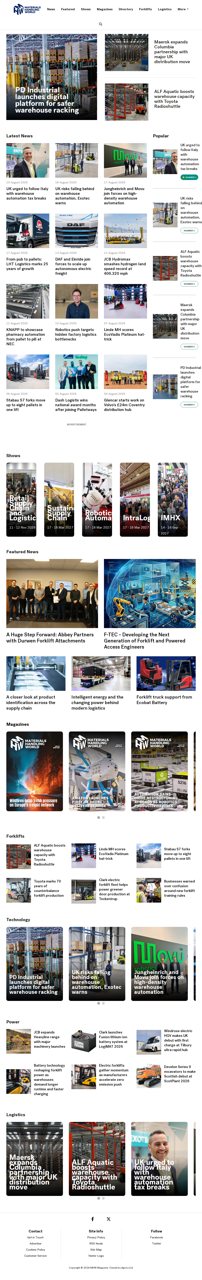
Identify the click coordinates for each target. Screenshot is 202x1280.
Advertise (35, 1243)
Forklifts (145, 9)
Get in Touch (35, 1237)
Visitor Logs (96, 1256)
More (182, 9)
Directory (126, 9)
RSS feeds (96, 1243)
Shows (86, 9)
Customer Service (35, 1256)
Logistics (165, 9)
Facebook (156, 1237)
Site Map (96, 1249)
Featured (68, 9)
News (51, 9)
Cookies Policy (35, 1249)
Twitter (156, 1243)
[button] (98, 817)
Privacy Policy (96, 1237)
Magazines (105, 9)
